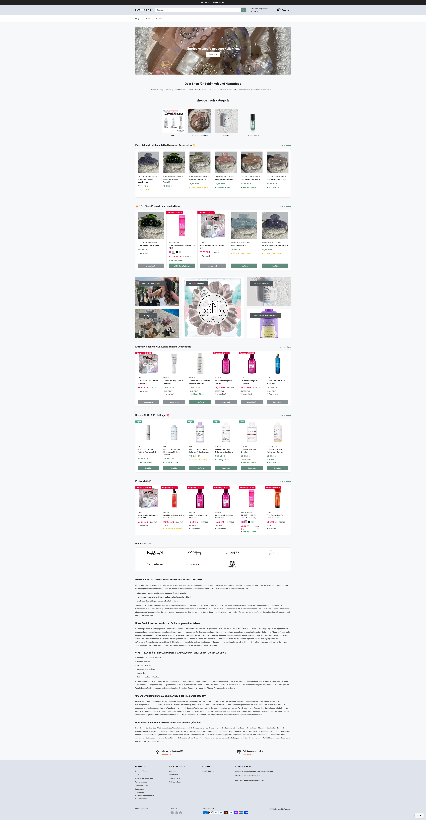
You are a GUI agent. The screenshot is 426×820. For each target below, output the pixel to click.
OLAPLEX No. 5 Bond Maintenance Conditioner (224, 450)
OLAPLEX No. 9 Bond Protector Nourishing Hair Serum (147, 451)
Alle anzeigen (285, 145)
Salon (148, 19)
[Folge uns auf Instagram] (176, 812)
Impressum (139, 789)
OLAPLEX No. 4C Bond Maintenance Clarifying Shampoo (171, 451)
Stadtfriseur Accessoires (147, 176)
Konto (253, 11)
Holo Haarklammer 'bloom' (224, 179)
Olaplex (166, 446)
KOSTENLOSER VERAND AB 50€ (213, 2)
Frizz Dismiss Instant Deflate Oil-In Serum (173, 516)
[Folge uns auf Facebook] (172, 812)
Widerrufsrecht (141, 782)
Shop (137, 19)
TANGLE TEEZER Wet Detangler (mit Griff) (182, 246)
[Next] (291, 173)
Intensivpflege (174, 778)
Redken (202, 242)
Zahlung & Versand (142, 785)
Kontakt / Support (142, 771)
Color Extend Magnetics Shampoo (224, 382)
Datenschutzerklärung (144, 778)
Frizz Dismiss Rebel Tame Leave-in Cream (276, 516)
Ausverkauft (150, 266)
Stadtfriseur (272, 446)
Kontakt (159, 19)
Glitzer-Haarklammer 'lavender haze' (145, 180)
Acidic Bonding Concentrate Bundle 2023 (212, 246)
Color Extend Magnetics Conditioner (249, 382)
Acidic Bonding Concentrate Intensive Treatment (199, 382)
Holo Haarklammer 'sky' (239, 245)
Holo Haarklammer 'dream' (276, 179)
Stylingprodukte (175, 782)
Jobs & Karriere (208, 771)
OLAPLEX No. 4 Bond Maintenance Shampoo (275, 450)
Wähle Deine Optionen (182, 266)
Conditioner (173, 775)
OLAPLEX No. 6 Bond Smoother (248, 450)
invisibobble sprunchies (213, 54)
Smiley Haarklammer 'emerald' (171, 180)
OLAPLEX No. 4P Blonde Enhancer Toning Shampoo (199, 450)
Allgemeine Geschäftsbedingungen (144, 793)
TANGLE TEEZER (174, 242)
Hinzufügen (244, 266)
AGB (137, 775)
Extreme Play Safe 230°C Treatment (276, 382)
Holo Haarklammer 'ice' (197, 179)
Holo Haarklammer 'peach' (250, 179)
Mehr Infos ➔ (166, 754)
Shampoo (172, 771)
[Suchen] (243, 10)
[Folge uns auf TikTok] (180, 812)
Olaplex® (141, 446)
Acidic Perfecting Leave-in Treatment (173, 382)
